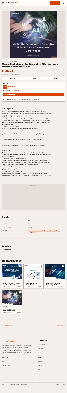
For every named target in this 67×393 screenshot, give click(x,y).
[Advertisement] (33, 197)
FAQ (39, 378)
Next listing (60, 325)
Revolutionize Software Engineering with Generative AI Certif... (54, 285)
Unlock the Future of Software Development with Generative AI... (33, 285)
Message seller (11, 94)
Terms (39, 373)
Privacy (39, 369)
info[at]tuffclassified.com (21, 384)
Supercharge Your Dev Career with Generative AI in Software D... (12, 310)
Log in (3, 361)
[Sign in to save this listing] (20, 266)
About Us (40, 365)
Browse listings (41, 344)
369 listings (16, 90)
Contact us (40, 361)
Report (55, 78)
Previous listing (8, 325)
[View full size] (33, 34)
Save (13, 78)
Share (34, 78)
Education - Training (7, 61)
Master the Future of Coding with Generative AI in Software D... (11, 285)
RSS (64, 384)
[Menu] (63, 3)
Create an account (6, 365)
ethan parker (12, 86)
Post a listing (41, 348)
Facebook (57, 384)
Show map (8, 249)
